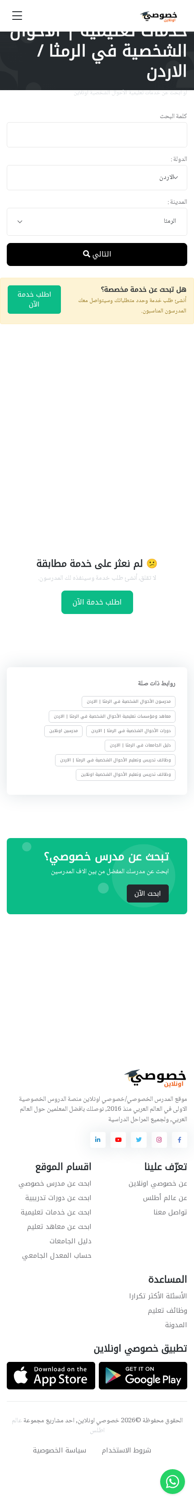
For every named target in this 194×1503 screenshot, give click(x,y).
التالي (100, 254)
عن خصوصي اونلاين (158, 1183)
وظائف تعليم (167, 1310)
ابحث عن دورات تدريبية (58, 1197)
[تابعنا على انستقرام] (159, 1139)
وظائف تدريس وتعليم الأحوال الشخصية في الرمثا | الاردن (115, 760)
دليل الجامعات (71, 1241)
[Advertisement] (97, 439)
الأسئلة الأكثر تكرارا (158, 1296)
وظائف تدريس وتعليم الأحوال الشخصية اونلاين (126, 774)
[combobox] (97, 178)
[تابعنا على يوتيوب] (118, 1139)
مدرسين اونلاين (63, 731)
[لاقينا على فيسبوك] (179, 1139)
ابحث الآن (147, 893)
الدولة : (179, 160)
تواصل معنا (170, 1212)
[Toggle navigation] (17, 16)
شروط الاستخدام (126, 1450)
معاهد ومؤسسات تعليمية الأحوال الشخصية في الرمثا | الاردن (112, 716)
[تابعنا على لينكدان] (98, 1139)
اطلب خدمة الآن (34, 299)
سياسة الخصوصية (59, 1450)
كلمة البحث (173, 117)
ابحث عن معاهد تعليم (59, 1226)
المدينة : (177, 202)
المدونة (176, 1325)
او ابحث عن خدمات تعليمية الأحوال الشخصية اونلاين (130, 93)
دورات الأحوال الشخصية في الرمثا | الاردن (131, 731)
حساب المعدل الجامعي (57, 1255)
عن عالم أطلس (165, 1197)
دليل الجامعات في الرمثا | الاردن (140, 745)
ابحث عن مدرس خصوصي (55, 1183)
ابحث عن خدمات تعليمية (56, 1212)
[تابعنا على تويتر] (138, 1139)
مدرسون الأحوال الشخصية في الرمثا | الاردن (129, 701)
